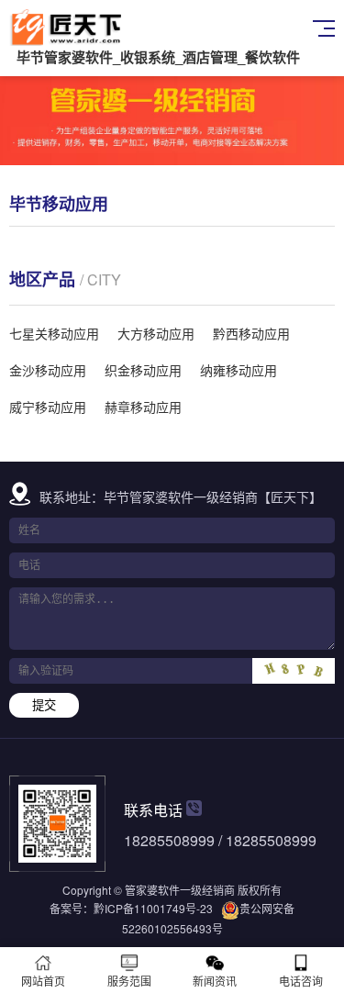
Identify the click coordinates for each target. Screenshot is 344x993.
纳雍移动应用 (238, 370)
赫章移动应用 (143, 406)
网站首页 (43, 980)
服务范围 (129, 980)
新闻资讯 (215, 980)
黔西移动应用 (251, 333)
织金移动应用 (143, 370)
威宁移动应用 (47, 406)
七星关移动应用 (54, 333)
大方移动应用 (155, 333)
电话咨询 (301, 980)
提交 (44, 705)
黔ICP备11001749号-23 (153, 908)
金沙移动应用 (47, 370)
